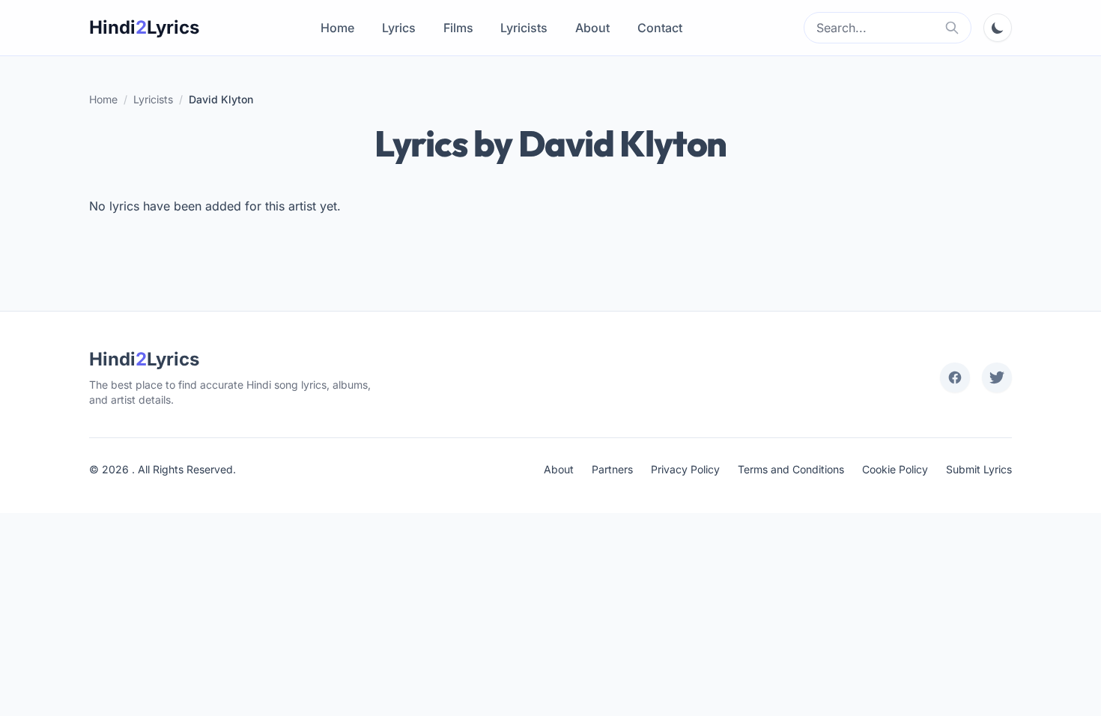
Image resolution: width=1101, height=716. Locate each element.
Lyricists (524, 27)
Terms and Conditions (791, 469)
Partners (612, 469)
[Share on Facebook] (955, 377)
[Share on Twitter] (997, 377)
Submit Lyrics (979, 469)
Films (458, 27)
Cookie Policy (895, 469)
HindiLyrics (144, 27)
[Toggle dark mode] (997, 27)
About (592, 27)
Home (337, 27)
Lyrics (399, 27)
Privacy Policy (685, 469)
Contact (659, 27)
